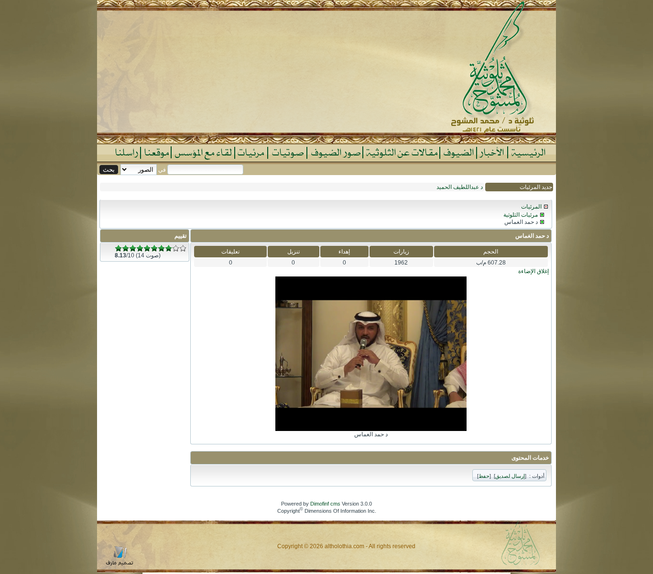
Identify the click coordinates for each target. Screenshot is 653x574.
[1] (118, 248)
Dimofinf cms (325, 504)
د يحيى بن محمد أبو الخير (453, 187)
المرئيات (531, 206)
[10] (182, 248)
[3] (132, 248)
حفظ (484, 476)
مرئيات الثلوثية (520, 214)
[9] (175, 248)
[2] (125, 248)
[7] (161, 248)
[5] (147, 248)
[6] (154, 248)
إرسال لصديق (510, 476)
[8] (168, 248)
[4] (139, 248)
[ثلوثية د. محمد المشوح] (326, 141)
